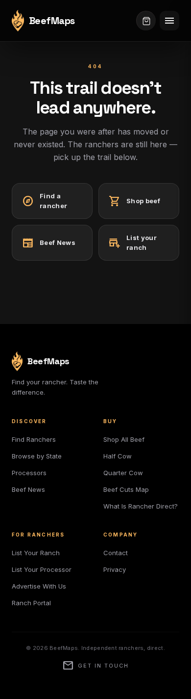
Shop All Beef (123, 439)
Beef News (28, 489)
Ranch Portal (31, 603)
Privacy (114, 569)
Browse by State (37, 456)
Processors (29, 473)
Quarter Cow (123, 473)
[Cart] (146, 20)
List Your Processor (42, 569)
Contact (115, 553)
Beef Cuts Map (126, 489)
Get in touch (95, 666)
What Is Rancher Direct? (140, 506)
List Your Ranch (36, 553)
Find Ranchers (34, 439)
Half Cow (117, 456)
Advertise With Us (39, 586)
